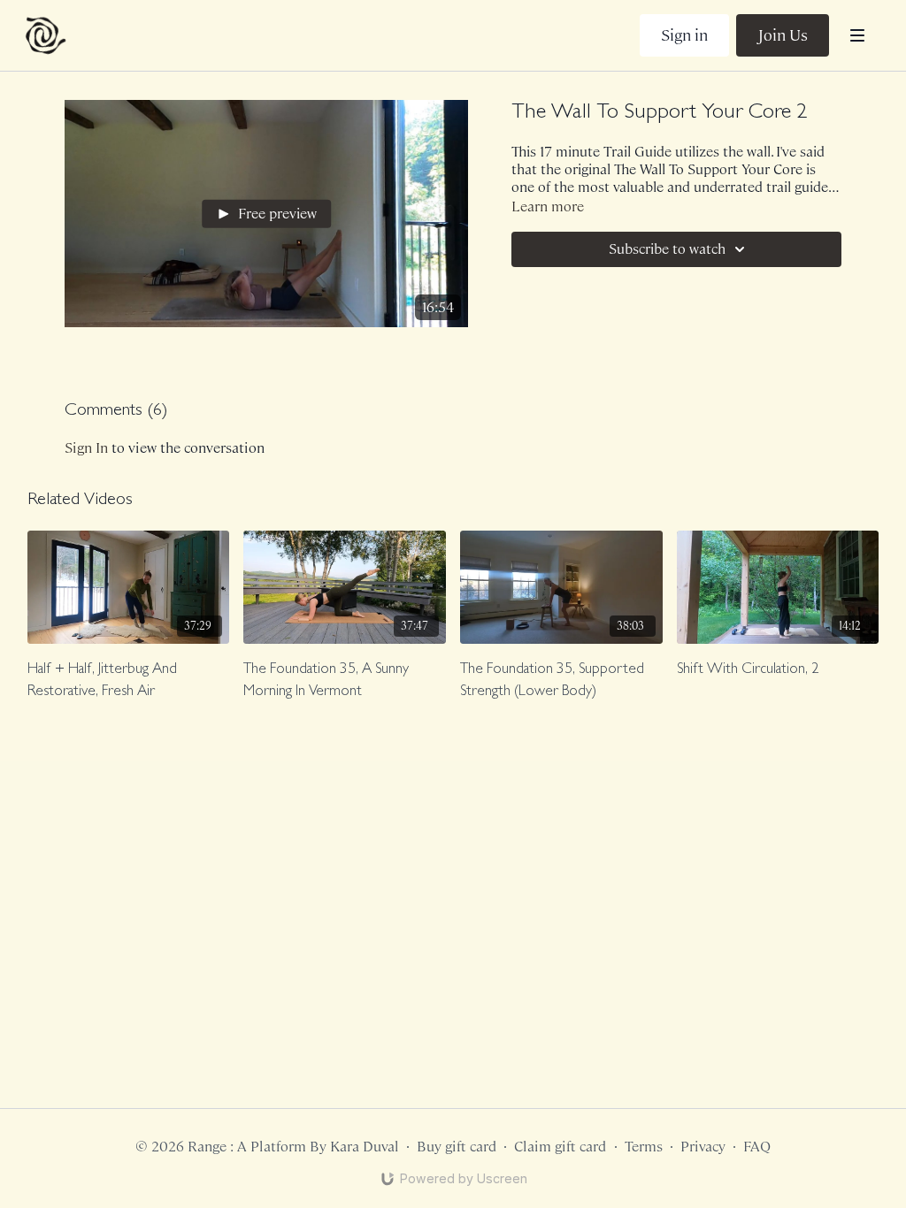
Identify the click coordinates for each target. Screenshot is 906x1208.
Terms (644, 1146)
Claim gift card (560, 1146)
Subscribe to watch (667, 249)
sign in (86, 448)
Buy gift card (456, 1146)
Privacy (703, 1146)
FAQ (757, 1146)
